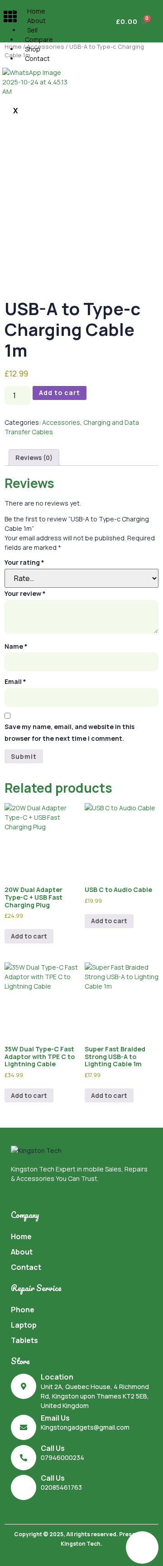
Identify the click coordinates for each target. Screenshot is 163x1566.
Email (15, 681)
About (36, 20)
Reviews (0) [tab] (34, 457)
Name (16, 646)
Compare (39, 39)
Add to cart (59, 392)
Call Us (53, 1448)
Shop (32, 49)
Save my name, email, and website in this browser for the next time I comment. (69, 732)
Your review (25, 593)
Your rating (24, 562)
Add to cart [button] (29, 936)
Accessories (61, 422)
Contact (37, 58)
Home (36, 11)
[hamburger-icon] (10, 17)
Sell (32, 30)
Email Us (55, 1418)
